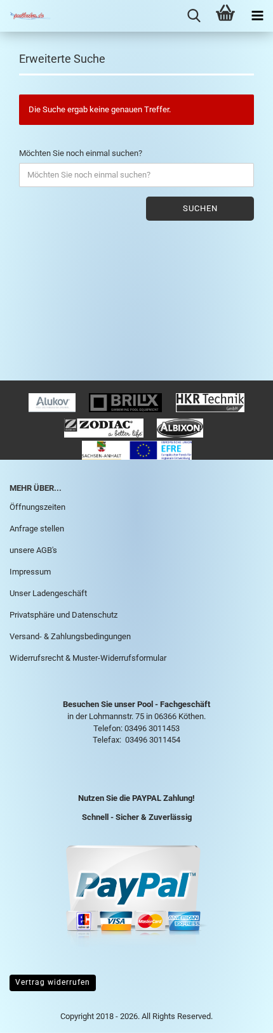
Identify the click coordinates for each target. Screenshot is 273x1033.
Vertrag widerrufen (52, 982)
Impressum (30, 571)
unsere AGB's (33, 550)
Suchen (200, 208)
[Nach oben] (238, 1014)
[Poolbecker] (25, 16)
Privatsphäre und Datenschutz (63, 615)
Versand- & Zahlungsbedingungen (70, 636)
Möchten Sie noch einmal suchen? (80, 153)
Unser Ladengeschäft (48, 593)
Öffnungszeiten (37, 507)
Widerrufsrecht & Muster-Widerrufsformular (88, 658)
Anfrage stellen (37, 528)
